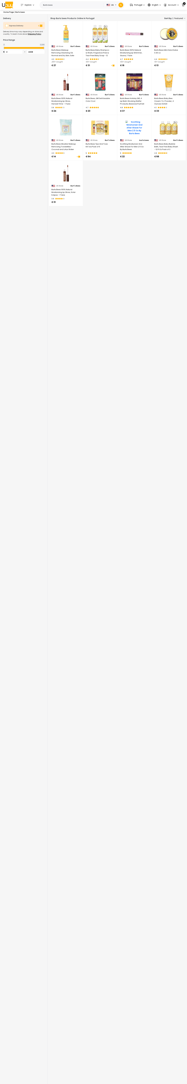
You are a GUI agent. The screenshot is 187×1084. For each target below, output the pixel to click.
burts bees (144, 140)
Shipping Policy (34, 34)
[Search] (120, 5)
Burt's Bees (75, 46)
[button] (137, 5)
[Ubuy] (7, 5)
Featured (178, 18)
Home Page (8, 12)
